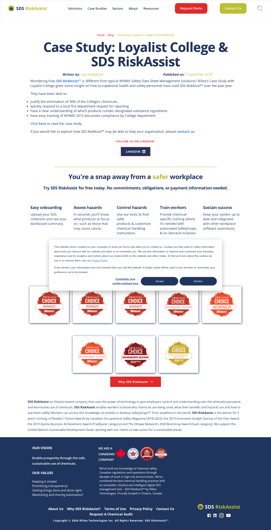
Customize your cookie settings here (125, 281)
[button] (259, 424)
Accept (160, 281)
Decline (198, 281)
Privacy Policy (100, 260)
